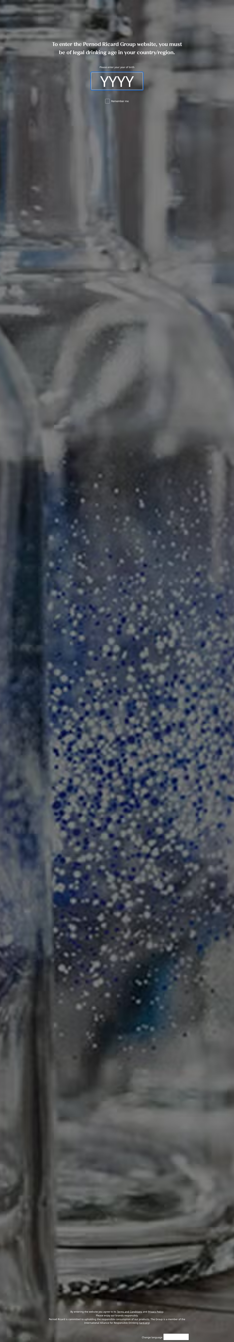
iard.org (144, 1322)
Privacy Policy (155, 1311)
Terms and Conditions (129, 1311)
